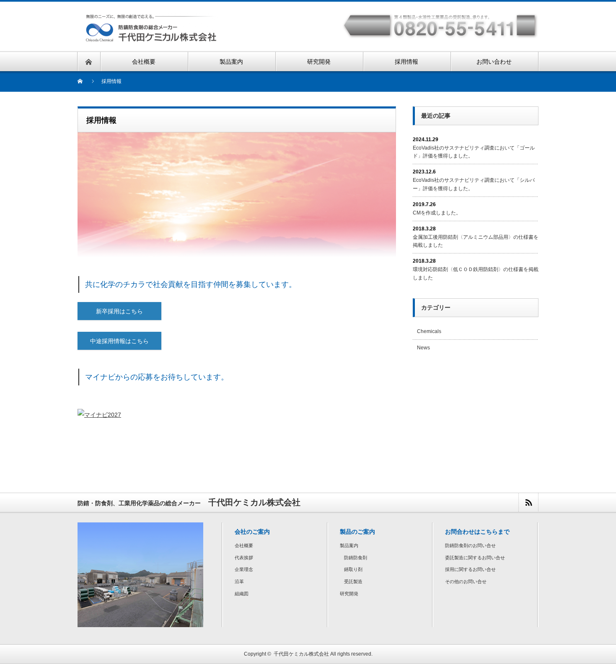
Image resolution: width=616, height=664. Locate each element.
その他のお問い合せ (466, 581)
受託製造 (353, 581)
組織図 (241, 593)
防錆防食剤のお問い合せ (470, 545)
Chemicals (429, 331)
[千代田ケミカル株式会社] (151, 38)
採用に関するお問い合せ (470, 569)
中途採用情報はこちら (119, 341)
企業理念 (244, 569)
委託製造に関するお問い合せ (475, 557)
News (423, 348)
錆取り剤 (353, 569)
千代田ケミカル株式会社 (301, 654)
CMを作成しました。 (437, 213)
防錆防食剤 (355, 557)
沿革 (239, 581)
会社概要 (244, 545)
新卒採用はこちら (119, 311)
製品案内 (349, 545)
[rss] (528, 502)
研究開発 (349, 593)
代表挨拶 (244, 557)
